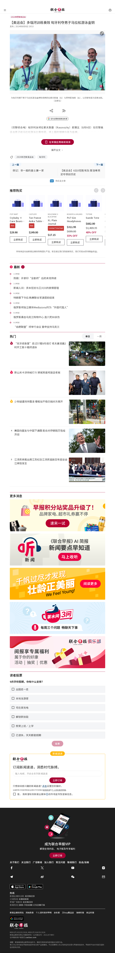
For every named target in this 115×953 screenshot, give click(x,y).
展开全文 (56, 150)
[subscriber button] (110, 10)
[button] (47, 794)
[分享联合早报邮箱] (103, 877)
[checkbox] (14, 794)
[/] (57, 10)
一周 (99, 336)
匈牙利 (42, 157)
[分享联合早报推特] (42, 868)
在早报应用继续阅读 (60, 142)
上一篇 (15, 164)
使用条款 (46, 790)
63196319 (30, 896)
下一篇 (99, 164)
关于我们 (14, 862)
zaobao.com (30, 937)
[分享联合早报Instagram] (103, 868)
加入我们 (49, 862)
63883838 (23, 899)
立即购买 (18, 239)
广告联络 (37, 862)
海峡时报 (80, 912)
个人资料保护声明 (59, 790)
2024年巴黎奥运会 (25, 157)
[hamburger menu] (5, 10)
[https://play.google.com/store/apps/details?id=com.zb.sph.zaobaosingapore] (35, 886)
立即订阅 (57, 855)
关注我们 (26, 862)
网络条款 (30, 912)
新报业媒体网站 (17, 912)
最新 (17, 267)
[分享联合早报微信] (72, 877)
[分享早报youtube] (72, 868)
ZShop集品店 (68, 912)
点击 (44, 786)
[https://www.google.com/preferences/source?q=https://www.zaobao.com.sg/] (17, 918)
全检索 (57, 912)
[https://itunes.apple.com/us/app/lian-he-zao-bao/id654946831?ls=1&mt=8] (17, 886)
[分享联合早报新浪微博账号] (42, 877)
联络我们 (72, 862)
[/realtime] (23, 267)
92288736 (40, 905)
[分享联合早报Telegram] (11, 877)
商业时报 (90, 912)
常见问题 (60, 862)
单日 (87, 336)
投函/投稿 (84, 862)
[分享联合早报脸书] (11, 868)
